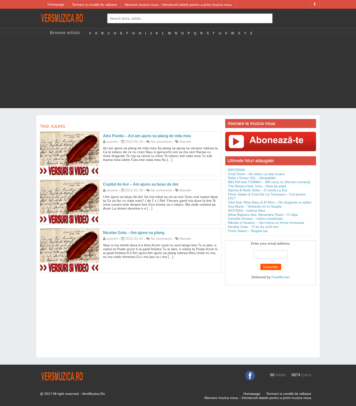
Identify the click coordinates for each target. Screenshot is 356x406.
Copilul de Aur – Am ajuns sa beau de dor (141, 184)
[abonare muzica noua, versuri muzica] (270, 141)
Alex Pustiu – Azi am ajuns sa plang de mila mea (147, 136)
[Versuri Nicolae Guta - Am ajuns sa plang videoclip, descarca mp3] (69, 250)
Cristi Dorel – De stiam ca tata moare (256, 174)
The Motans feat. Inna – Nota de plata (257, 186)
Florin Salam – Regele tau (248, 231)
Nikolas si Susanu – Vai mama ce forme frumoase (266, 223)
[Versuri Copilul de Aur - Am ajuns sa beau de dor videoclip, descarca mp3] (69, 202)
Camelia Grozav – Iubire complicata (255, 218)
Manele (185, 141)
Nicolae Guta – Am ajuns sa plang (133, 233)
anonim (112, 141)
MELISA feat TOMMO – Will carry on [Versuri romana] (269, 182)
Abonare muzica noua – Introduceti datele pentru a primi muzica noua (178, 5)
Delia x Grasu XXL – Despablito (252, 178)
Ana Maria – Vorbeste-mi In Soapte (255, 206)
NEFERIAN (236, 170)
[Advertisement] (178, 74)
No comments (161, 141)
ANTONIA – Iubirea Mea (246, 210)
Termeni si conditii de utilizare (94, 5)
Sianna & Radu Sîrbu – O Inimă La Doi (257, 190)
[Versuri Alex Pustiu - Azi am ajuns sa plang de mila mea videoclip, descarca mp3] (69, 153)
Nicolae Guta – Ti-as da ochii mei (253, 227)
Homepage (55, 4)
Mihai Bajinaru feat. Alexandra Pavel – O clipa (263, 215)
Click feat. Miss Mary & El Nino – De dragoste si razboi (269, 202)
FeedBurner (280, 277)
